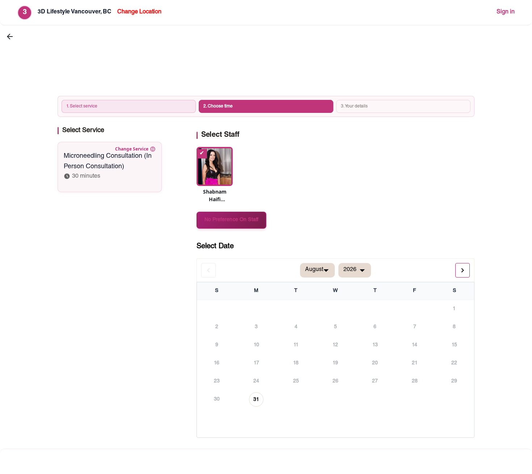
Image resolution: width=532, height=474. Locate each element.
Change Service (131, 149)
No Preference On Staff (231, 220)
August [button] (314, 270)
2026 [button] (349, 270)
